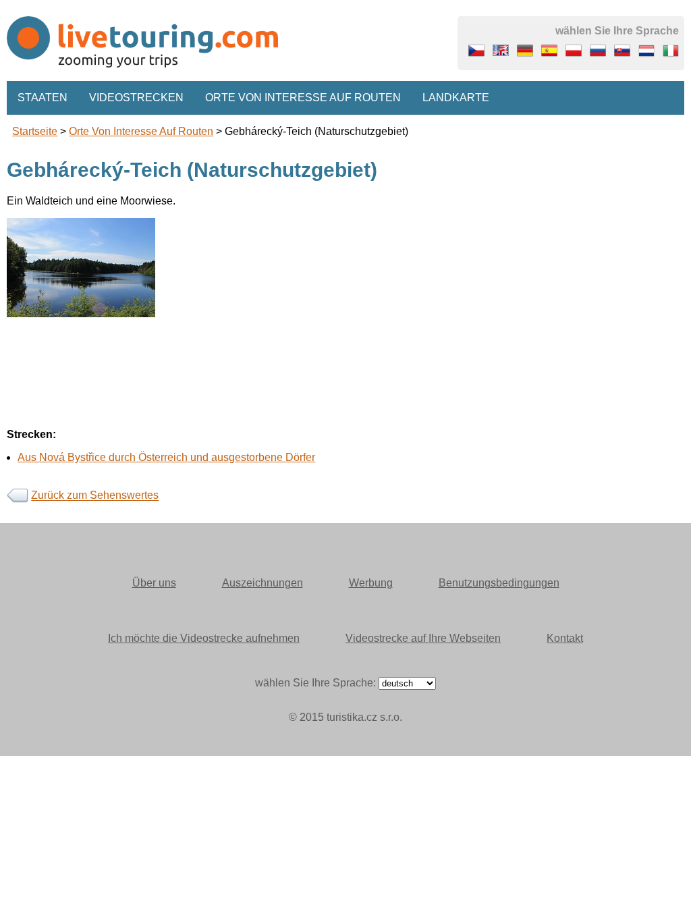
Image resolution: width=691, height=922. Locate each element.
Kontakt (565, 638)
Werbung (371, 583)
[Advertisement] (345, 411)
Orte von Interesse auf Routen (303, 97)
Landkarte (455, 97)
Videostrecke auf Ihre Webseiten (423, 638)
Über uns (154, 583)
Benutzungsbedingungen (499, 583)
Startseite (34, 131)
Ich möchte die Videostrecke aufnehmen (204, 638)
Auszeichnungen (262, 583)
